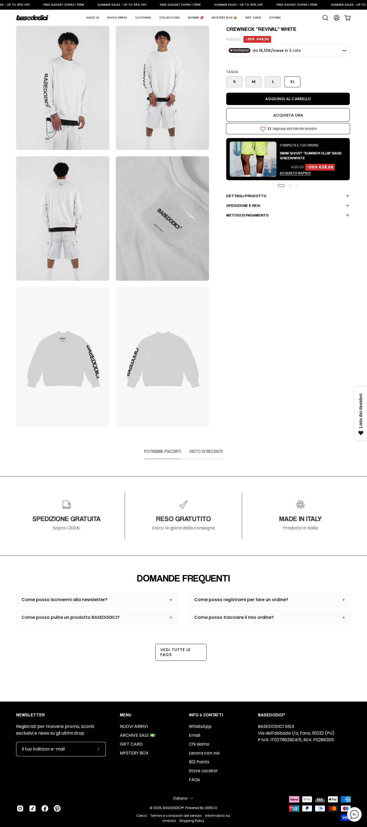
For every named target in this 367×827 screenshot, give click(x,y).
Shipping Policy (191, 820)
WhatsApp (200, 726)
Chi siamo (199, 744)
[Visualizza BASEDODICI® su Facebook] (45, 808)
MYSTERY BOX (134, 753)
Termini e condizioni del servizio (176, 815)
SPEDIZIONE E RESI (243, 205)
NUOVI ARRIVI (134, 726)
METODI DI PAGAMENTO (247, 215)
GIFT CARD (131, 744)
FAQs (194, 780)
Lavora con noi (204, 753)
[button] (92, 18)
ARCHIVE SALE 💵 (137, 735)
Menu (125, 714)
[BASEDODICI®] (32, 17)
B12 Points (199, 762)
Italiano (180, 798)
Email (194, 735)
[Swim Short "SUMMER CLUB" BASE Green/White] (253, 159)
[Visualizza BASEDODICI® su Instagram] (20, 808)
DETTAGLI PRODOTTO (246, 195)
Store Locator (203, 771)
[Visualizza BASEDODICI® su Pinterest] (57, 808)
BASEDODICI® (173, 808)
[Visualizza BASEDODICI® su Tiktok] (32, 808)
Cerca (141, 815)
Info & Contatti (206, 714)
